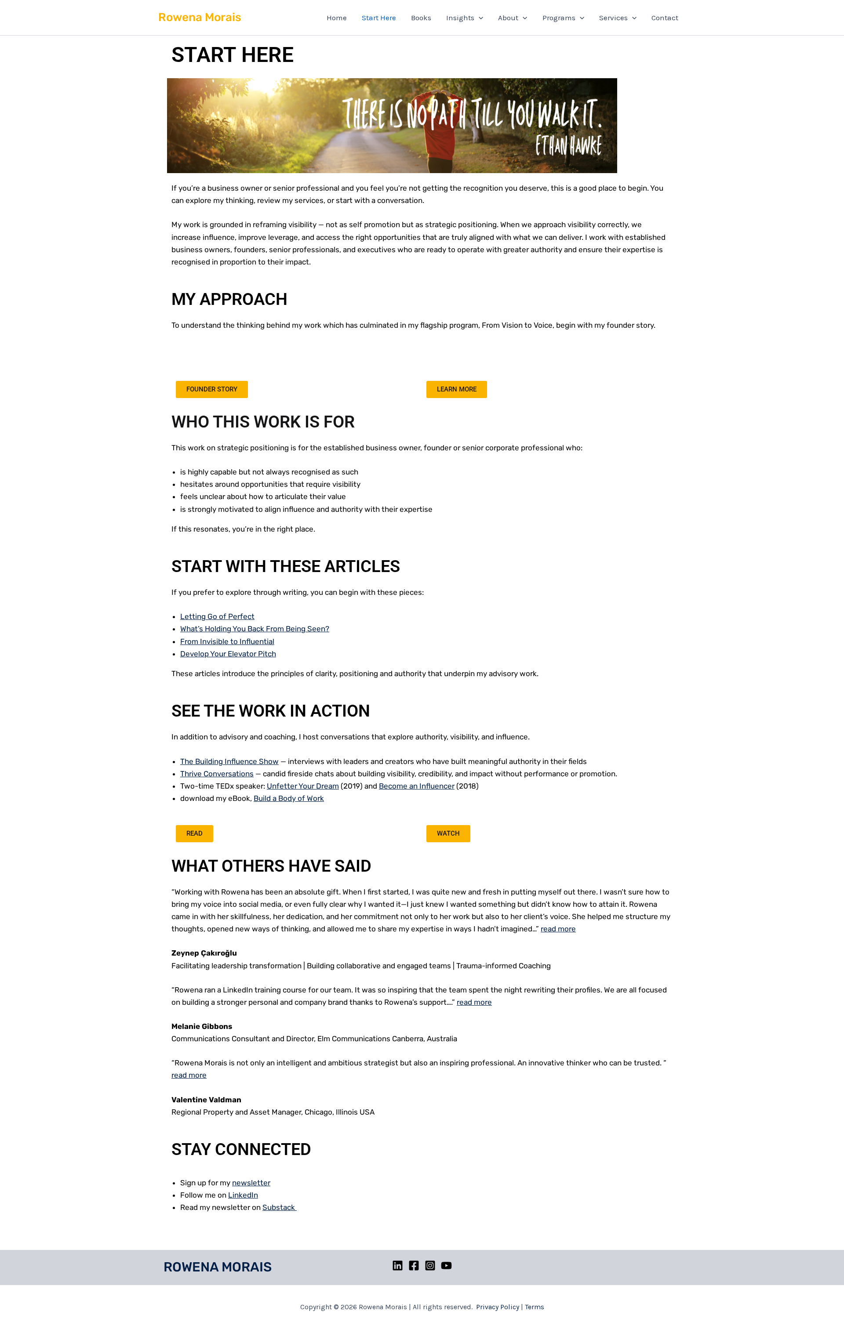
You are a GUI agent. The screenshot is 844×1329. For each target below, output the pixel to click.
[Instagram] (430, 1265)
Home (337, 17)
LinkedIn (243, 1195)
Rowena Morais (199, 17)
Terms (534, 1307)
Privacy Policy (497, 1307)
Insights (460, 17)
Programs (558, 17)
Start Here (379, 17)
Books (421, 17)
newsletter (251, 1182)
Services (613, 17)
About (508, 17)
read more (558, 928)
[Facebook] (413, 1265)
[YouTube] (446, 1265)
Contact (664, 17)
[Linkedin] (397, 1265)
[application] (478, 17)
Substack (279, 1207)
